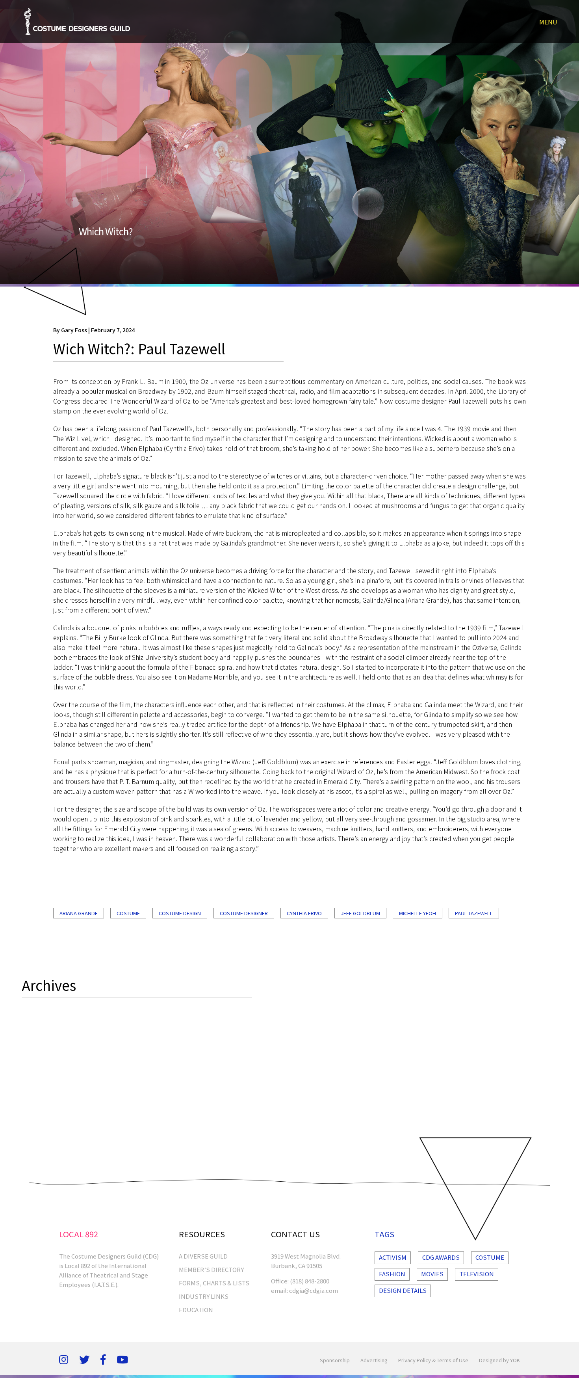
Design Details (403, 1290)
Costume (128, 913)
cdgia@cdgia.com (313, 1290)
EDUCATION (196, 1309)
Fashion (392, 1274)
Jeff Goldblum (360, 913)
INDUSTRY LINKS (203, 1296)
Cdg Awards (441, 1257)
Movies (432, 1274)
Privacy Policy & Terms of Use (433, 1360)
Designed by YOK (499, 1360)
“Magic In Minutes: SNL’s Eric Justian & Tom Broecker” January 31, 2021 (136, 1107)
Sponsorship (335, 1360)
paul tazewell (474, 913)
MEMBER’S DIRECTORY (211, 1269)
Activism (392, 1257)
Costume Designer (244, 913)
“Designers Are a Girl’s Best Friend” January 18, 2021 (107, 1079)
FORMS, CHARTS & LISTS (214, 1283)
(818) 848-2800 (309, 1281)
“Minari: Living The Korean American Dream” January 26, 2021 (119, 1093)
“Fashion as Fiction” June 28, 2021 (77, 1136)
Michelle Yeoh (417, 913)
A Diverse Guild (203, 1256)
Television (476, 1274)
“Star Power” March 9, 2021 (66, 1121)
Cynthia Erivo (304, 913)
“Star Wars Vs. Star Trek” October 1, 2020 (89, 1065)
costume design (180, 913)
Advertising (374, 1360)
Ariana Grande (78, 913)
